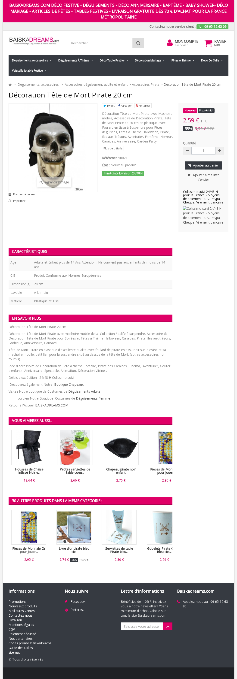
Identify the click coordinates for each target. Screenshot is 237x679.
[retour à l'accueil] (10, 84)
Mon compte (186, 41)
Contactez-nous (20, 615)
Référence (109, 158)
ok (167, 626)
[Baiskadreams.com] (34, 40)
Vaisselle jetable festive (27, 71)
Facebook (78, 601)
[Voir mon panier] (208, 43)
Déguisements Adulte (84, 391)
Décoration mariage (148, 60)
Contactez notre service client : (173, 26)
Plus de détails (112, 148)
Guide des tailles (21, 648)
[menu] (170, 43)
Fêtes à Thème (181, 60)
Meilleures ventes (22, 611)
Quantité (189, 143)
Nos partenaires (21, 638)
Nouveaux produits (23, 606)
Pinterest (144, 106)
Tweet (110, 106)
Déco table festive (112, 60)
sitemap (15, 652)
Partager (126, 106)
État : (106, 165)
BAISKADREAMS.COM (51, 405)
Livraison (15, 620)
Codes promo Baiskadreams (30, 643)
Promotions (17, 601)
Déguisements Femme (93, 398)
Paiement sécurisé (22, 634)
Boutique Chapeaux (69, 384)
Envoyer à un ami (24, 194)
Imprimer (19, 201)
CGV (12, 629)
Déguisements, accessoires (30, 60)
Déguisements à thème (73, 60)
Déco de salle (210, 60)
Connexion (181, 45)
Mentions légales (21, 624)
